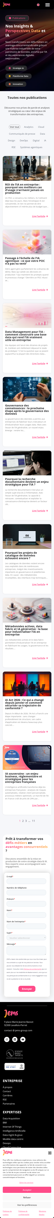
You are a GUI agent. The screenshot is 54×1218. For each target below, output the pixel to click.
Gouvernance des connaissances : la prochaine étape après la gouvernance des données (27, 410)
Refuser (27, 1197)
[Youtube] (22, 1039)
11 (33, 821)
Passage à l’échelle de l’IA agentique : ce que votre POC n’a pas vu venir (25, 260)
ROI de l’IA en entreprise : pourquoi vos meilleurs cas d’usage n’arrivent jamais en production (24, 189)
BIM (5, 1122)
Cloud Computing (12, 1147)
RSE (14, 147)
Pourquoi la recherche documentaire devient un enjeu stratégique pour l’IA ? (27, 481)
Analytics (28, 126)
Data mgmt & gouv (12, 1134)
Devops (7, 1143)
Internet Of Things (12, 1126)
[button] (49, 1153)
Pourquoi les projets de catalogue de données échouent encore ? (21, 555)
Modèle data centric (13, 1139)
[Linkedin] (14, 1039)
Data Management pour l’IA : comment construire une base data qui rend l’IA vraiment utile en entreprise (26, 336)
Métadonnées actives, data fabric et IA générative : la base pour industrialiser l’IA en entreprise (26, 630)
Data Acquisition (11, 1118)
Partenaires (9, 1103)
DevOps (24, 140)
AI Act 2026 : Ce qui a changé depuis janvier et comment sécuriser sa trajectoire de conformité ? (24, 704)
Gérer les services (26, 1182)
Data (42, 133)
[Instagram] (6, 1039)
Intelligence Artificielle (14, 1130)
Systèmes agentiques (31, 147)
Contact (7, 1091)
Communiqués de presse (22, 133)
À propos (7, 1087)
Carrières (7, 1095)
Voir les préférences (27, 1205)
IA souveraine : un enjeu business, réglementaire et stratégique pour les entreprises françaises (23, 778)
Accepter (27, 1189)
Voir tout (14, 126)
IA (45, 140)
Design (11, 140)
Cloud (41, 126)
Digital (36, 140)
